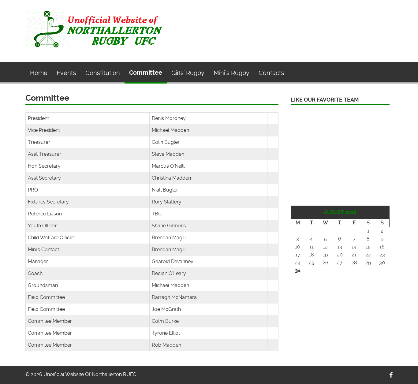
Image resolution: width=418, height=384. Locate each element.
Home (38, 72)
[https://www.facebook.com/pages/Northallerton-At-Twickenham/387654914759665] (391, 375)
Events (66, 72)
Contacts (271, 72)
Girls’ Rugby (187, 72)
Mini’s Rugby (231, 72)
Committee (145, 72)
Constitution (102, 72)
